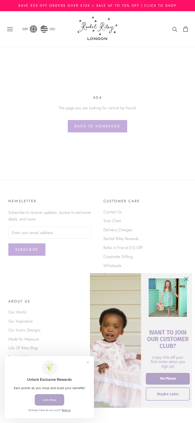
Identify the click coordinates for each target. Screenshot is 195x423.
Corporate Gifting (118, 256)
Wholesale (112, 265)
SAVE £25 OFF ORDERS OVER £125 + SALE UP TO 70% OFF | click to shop (97, 5)
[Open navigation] (10, 29)
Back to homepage (97, 126)
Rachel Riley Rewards (121, 238)
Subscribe (27, 249)
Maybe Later (168, 394)
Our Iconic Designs (24, 330)
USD (52, 29)
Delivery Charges (117, 230)
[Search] (174, 28)
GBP (25, 29)
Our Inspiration (20, 321)
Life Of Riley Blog (23, 348)
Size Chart (112, 221)
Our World (17, 312)
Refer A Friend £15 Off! (123, 248)
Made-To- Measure (23, 339)
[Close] (186, 279)
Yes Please (168, 378)
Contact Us (112, 212)
